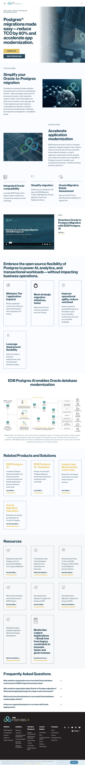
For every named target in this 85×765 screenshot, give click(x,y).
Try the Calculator (12, 524)
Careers (53, 735)
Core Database (8, 732)
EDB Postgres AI (8, 730)
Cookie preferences (62, 762)
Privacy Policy (28, 763)
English (76, 731)
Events (41, 741)
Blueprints (18, 730)
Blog (40, 735)
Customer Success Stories (44, 738)
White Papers (42, 746)
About (52, 730)
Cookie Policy (37, 763)
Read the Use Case (14, 56)
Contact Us (11, 51)
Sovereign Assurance (18, 742)
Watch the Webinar (40, 572)
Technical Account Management (20, 735)
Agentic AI (6, 737)
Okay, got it (74, 762)
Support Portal (31, 740)
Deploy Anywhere (8, 740)
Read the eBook (67, 572)
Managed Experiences (19, 746)
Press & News (54, 732)
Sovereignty (42, 732)
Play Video (61, 232)
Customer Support (20, 739)
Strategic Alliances (56, 737)
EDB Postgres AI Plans (31, 748)
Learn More (10, 490)
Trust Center (30, 745)
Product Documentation (31, 733)
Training (29, 743)
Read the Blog (10, 572)
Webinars (41, 744)
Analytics (6, 735)
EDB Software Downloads (31, 737)
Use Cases (18, 732)
